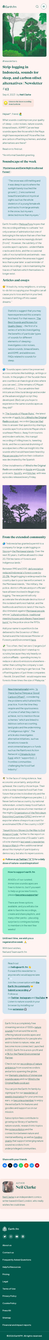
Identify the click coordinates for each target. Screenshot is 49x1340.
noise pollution (17, 1129)
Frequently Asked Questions (20, 1259)
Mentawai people (35, 610)
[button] (18, 103)
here (33, 639)
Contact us (11, 1252)
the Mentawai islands (23, 551)
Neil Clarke (26, 1187)
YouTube (40, 997)
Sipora (6, 551)
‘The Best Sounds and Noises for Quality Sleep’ (24, 322)
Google (41, 469)
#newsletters (10, 61)
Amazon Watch (10, 845)
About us (10, 1245)
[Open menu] (43, 6)
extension (18, 1009)
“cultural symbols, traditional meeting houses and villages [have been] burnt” (24, 618)
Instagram (25, 997)
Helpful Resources (14, 1267)
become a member (24, 1100)
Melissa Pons (26, 224)
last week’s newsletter (32, 841)
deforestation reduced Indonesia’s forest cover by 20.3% (23, 572)
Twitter (15, 997)
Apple (29, 469)
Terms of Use (12, 1288)
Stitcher (31, 473)
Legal (8, 1281)
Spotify (18, 473)
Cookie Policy (12, 1303)
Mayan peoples (11, 455)
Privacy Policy (12, 1296)
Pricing (9, 1274)
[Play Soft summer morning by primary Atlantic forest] (6, 103)
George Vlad (36, 421)
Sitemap (9, 1317)
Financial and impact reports (20, 1325)
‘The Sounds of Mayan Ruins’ (20, 413)
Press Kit (10, 1310)
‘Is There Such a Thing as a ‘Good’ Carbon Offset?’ (24, 693)
